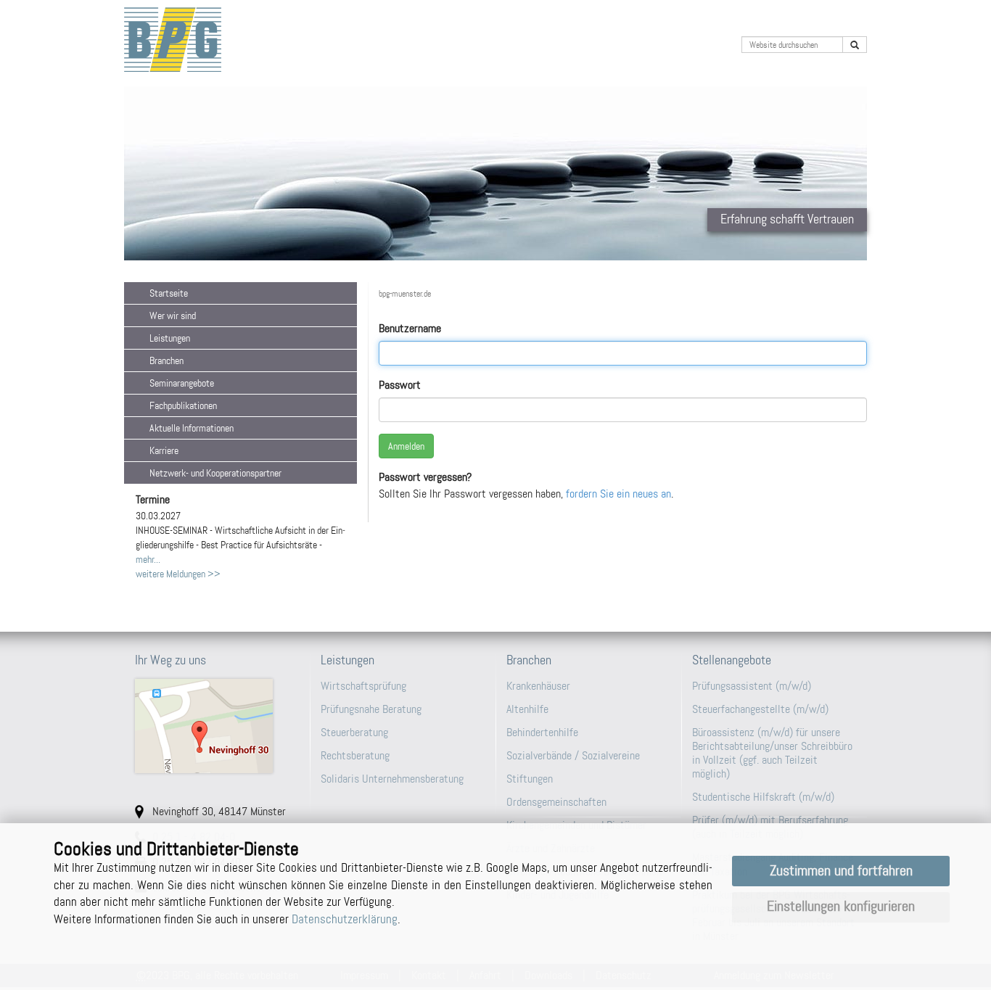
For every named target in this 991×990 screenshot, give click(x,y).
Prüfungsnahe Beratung (371, 709)
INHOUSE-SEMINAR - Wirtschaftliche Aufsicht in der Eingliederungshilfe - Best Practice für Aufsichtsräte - (240, 530)
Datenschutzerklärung (345, 919)
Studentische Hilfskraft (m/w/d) (763, 796)
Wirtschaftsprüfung (363, 686)
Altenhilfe (527, 709)
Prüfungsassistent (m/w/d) (751, 685)
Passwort (400, 384)
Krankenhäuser (538, 686)
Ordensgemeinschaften (556, 802)
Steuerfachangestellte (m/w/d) (760, 709)
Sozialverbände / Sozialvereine (573, 755)
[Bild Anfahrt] (217, 726)
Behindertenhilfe (542, 732)
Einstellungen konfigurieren (841, 906)
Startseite (168, 293)
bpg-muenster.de (405, 294)
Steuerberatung (354, 732)
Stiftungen (529, 778)
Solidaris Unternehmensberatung (392, 778)
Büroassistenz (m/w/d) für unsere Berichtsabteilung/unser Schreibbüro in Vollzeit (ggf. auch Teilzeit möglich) (772, 753)
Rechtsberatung (355, 755)
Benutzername (410, 328)
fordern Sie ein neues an (618, 493)
